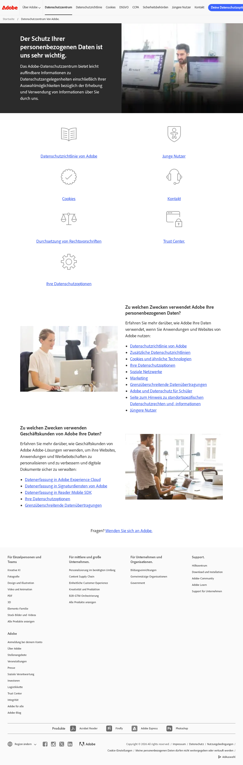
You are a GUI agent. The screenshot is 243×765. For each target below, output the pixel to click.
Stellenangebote (17, 655)
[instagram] (53, 744)
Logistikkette (15, 687)
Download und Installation (207, 572)
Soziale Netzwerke (146, 371)
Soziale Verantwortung (21, 674)
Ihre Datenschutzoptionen (69, 283)
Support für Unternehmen (207, 591)
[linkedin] (70, 744)
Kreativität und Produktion (84, 589)
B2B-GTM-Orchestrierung (84, 595)
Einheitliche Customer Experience (88, 583)
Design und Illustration (21, 583)
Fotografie (13, 576)
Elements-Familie (18, 608)
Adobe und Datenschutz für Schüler (161, 391)
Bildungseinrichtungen (143, 570)
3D (9, 602)
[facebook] (45, 744)
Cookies (111, 7)
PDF (10, 595)
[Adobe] (9, 7)
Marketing (139, 378)
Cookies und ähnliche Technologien (161, 358)
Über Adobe (30, 7)
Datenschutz (196, 744)
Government (138, 583)
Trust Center (15, 693)
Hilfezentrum (199, 565)
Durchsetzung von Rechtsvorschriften (69, 241)
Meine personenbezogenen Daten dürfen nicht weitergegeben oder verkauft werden (184, 750)
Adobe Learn (199, 585)
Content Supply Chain (81, 576)
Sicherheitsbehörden (155, 7)
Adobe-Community (203, 578)
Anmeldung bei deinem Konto (25, 642)
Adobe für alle (16, 706)
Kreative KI (14, 570)
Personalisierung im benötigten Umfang (92, 570)
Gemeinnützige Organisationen (149, 576)
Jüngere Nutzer (181, 7)
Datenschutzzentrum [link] (58, 7)
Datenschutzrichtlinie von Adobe (69, 156)
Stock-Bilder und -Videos (22, 615)
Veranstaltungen (17, 661)
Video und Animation (20, 589)
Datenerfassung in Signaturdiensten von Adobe (66, 486)
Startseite (8, 19)
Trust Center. (174, 241)
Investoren (14, 680)
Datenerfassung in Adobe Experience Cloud (63, 479)
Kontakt (199, 7)
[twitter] (61, 744)
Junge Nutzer (174, 156)
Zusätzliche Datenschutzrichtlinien (160, 352)
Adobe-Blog (14, 712)
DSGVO (124, 7)
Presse (11, 667)
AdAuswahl (228, 757)
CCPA (135, 7)
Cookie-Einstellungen (119, 750)
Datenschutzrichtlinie (89, 7)
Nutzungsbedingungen (220, 744)
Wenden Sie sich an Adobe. (128, 530)
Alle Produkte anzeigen (21, 621)
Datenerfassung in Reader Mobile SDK (58, 492)
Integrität (13, 700)
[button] (22, 744)
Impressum (179, 744)
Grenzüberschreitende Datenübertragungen (168, 384)
